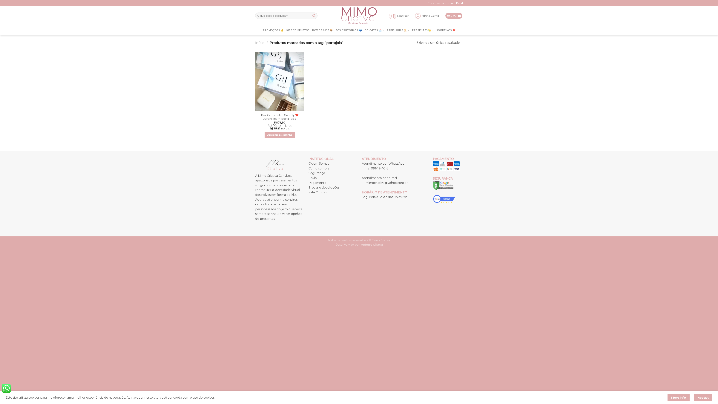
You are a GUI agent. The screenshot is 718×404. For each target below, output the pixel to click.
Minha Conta (430, 15)
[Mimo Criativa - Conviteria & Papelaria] (359, 15)
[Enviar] (314, 16)
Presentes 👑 (421, 30)
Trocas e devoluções (324, 187)
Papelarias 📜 (397, 30)
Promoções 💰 (273, 30)
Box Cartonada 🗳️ (348, 30)
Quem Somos (319, 163)
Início (260, 43)
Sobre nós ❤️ (445, 30)
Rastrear (403, 15)
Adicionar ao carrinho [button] (279, 135)
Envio (313, 178)
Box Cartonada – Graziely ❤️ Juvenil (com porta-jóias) (280, 117)
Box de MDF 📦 (322, 30)
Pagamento (317, 183)
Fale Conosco (318, 192)
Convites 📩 (373, 30)
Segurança (317, 173)
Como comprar (320, 168)
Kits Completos (298, 30)
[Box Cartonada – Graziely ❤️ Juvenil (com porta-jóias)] (279, 81)
